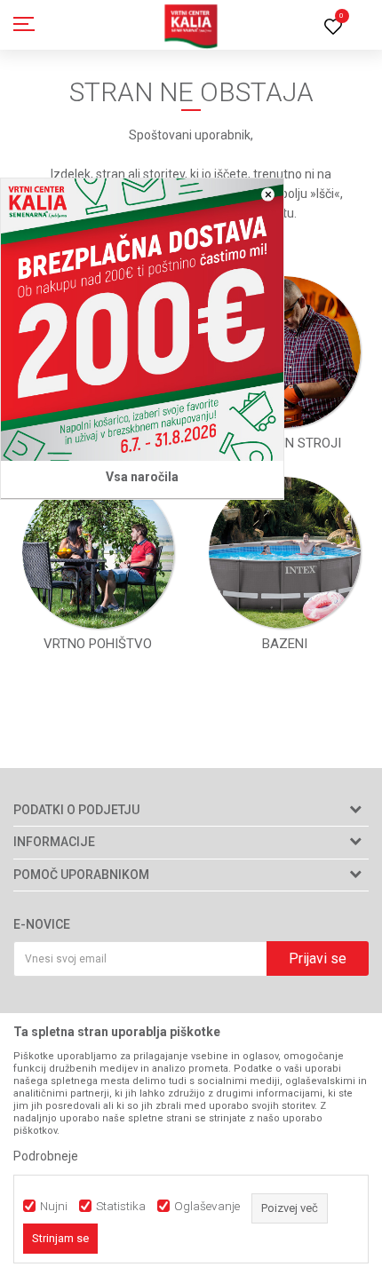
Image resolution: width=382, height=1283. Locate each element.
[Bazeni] (285, 553)
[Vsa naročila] (142, 319)
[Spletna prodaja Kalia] (191, 25)
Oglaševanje (207, 1206)
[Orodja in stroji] (285, 352)
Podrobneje (45, 1156)
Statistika (121, 1206)
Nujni (54, 1206)
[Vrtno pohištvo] (98, 553)
